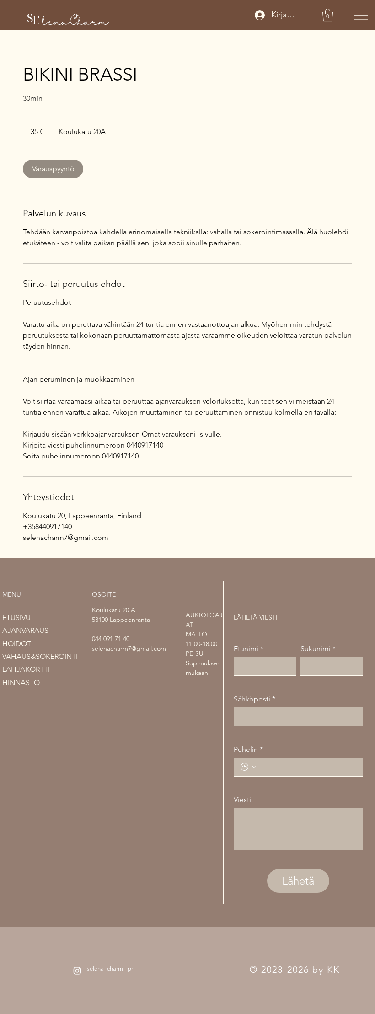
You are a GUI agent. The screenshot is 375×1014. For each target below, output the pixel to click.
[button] (327, 15)
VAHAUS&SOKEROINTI (40, 656)
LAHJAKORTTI (26, 669)
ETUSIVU (16, 617)
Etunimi (248, 648)
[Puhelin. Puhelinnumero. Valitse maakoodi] (248, 766)
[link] (53, 169)
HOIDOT (16, 643)
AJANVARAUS (25, 630)
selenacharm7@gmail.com (129, 648)
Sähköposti (254, 699)
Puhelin (248, 749)
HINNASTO (21, 682)
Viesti (242, 799)
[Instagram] (77, 970)
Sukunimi (318, 648)
